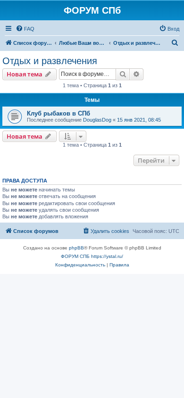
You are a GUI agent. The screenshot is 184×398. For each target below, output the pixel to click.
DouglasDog (97, 120)
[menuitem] (25, 28)
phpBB (76, 247)
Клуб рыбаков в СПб (58, 113)
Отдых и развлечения (49, 61)
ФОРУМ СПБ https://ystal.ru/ (92, 256)
